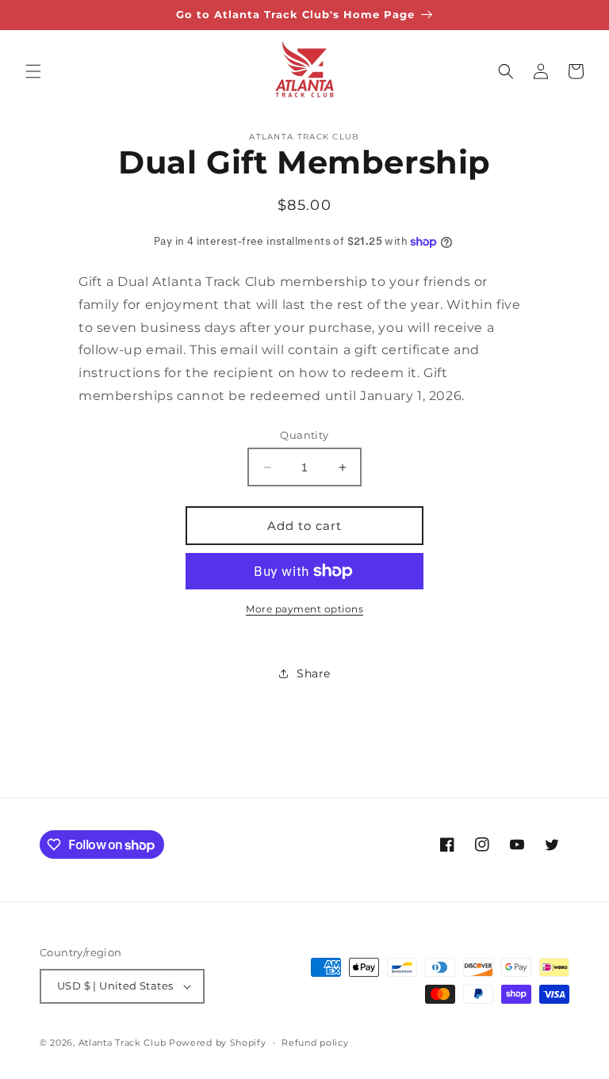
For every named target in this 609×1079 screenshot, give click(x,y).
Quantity (304, 435)
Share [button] (314, 673)
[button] (33, 71)
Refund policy (315, 1042)
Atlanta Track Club (123, 1042)
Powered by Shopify (217, 1042)
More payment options (304, 609)
